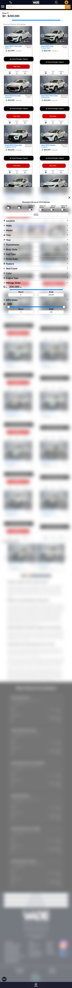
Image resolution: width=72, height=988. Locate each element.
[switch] (9, 207)
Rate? (4, 979)
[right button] (30, 35)
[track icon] (16, 73)
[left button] (6, 35)
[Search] (68, 7)
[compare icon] (25, 73)
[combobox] (35, 7)
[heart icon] (9, 73)
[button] (2, 6)
